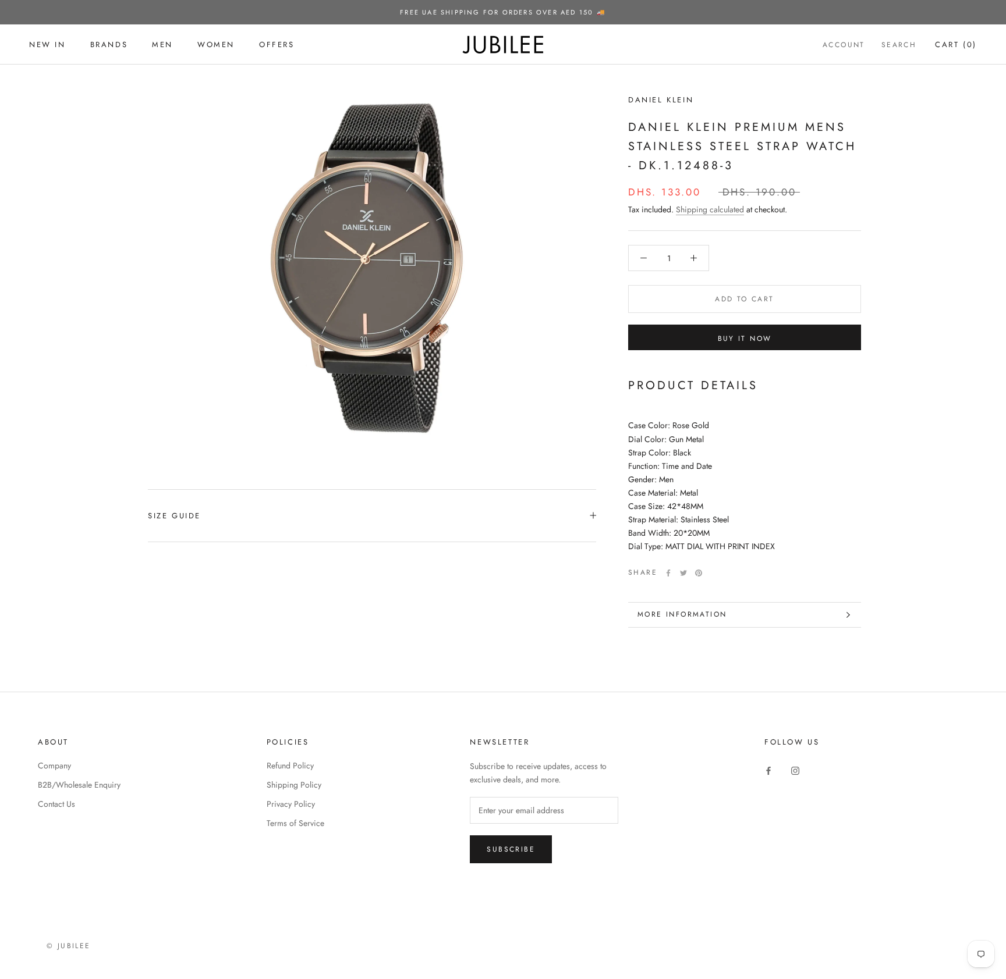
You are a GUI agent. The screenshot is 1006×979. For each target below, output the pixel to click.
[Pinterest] (698, 572)
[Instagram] (795, 770)
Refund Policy (290, 765)
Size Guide (174, 515)
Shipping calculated (710, 209)
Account (844, 45)
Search (898, 45)
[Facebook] (668, 572)
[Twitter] (683, 572)
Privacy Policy (291, 804)
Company (54, 765)
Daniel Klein (660, 99)
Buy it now (745, 338)
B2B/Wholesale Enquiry (79, 785)
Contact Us (56, 804)
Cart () (956, 44)
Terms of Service (295, 823)
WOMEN (216, 44)
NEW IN (47, 44)
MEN (162, 44)
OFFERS (277, 44)
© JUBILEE (69, 946)
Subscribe (511, 849)
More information (682, 614)
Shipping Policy (294, 785)
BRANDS (109, 44)
